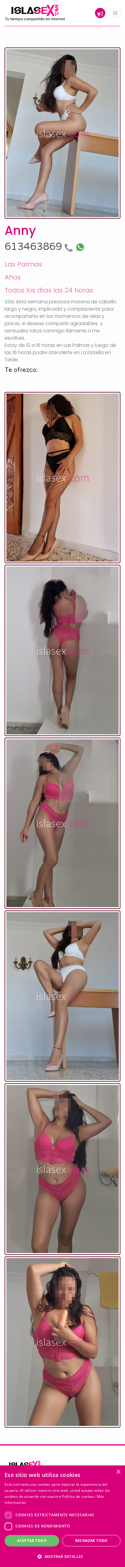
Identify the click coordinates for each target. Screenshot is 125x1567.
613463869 (35, 247)
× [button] (118, 1472)
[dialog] (62, 1516)
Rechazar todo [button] (91, 1540)
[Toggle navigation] (115, 13)
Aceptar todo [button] (32, 1540)
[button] (62, 1556)
